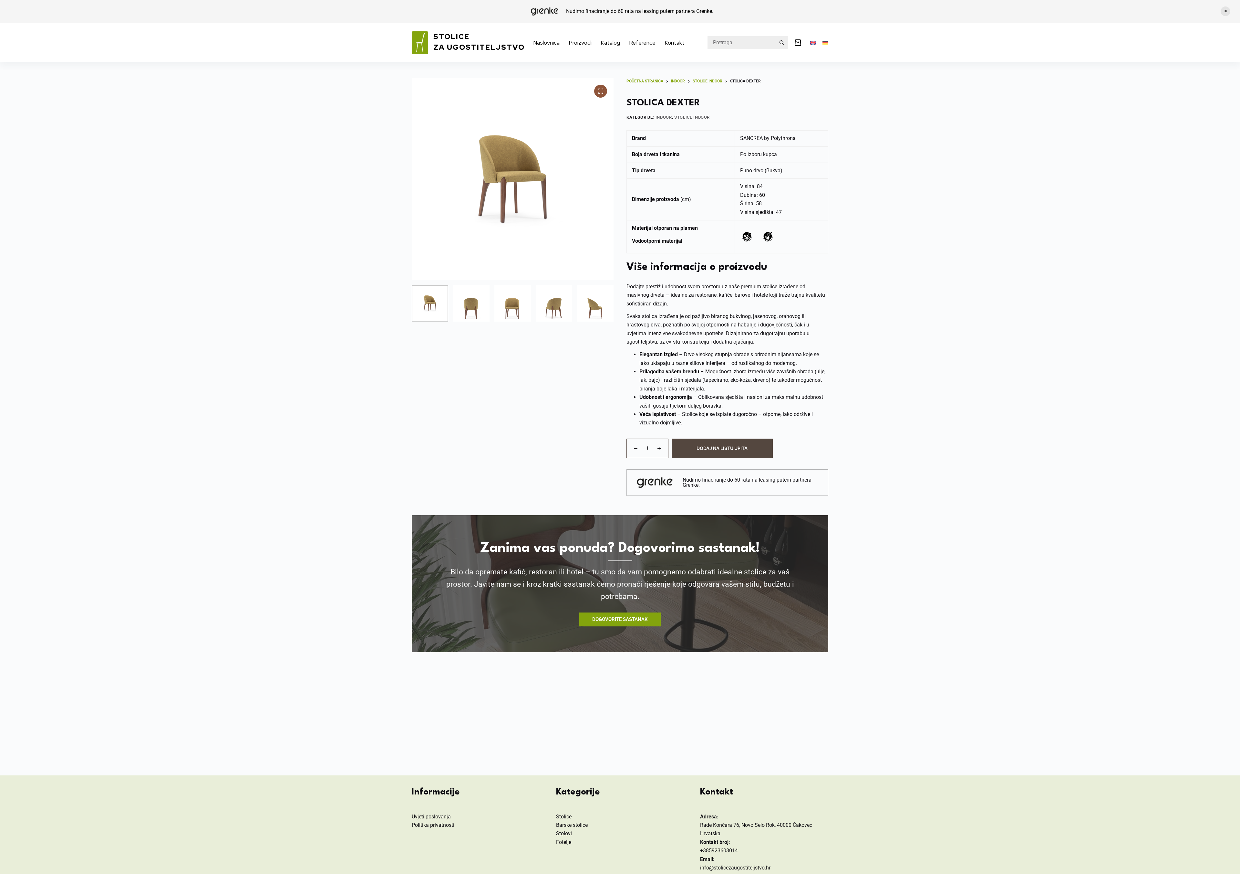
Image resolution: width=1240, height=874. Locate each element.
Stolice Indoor (692, 117)
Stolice (564, 817)
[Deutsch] (825, 43)
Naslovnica (546, 42)
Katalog (610, 42)
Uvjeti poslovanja (431, 817)
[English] (813, 43)
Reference (642, 42)
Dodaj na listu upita (722, 448)
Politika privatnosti (433, 825)
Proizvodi (580, 42)
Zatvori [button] (1225, 11)
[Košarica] (799, 42)
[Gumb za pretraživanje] (781, 42)
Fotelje (563, 842)
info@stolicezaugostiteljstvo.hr (735, 868)
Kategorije (578, 792)
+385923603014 (719, 850)
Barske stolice (572, 825)
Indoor (664, 117)
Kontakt (675, 42)
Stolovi (564, 833)
